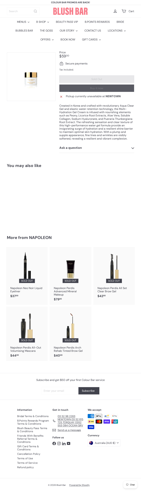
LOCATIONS (115, 30)
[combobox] (23, 11)
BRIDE (120, 22)
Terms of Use (25, 458)
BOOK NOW (68, 39)
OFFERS (45, 39)
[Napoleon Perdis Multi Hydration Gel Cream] (16, 199)
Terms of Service (27, 463)
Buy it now (96, 88)
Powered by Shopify (79, 485)
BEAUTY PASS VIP (67, 22)
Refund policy (25, 467)
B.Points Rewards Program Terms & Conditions (33, 422)
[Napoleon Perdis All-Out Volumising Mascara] (27, 334)
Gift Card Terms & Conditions (28, 448)
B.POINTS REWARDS (97, 22)
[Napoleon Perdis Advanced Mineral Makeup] (70, 276)
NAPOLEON (40, 237)
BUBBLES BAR (24, 30)
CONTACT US (92, 30)
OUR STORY (67, 30)
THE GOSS (46, 30)
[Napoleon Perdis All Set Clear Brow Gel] (114, 274)
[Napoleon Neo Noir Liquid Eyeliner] (27, 274)
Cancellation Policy (28, 454)
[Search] (35, 11)
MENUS (22, 22)
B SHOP (41, 22)
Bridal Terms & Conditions (33, 416)
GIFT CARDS (90, 39)
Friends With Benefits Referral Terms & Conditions (30, 439)
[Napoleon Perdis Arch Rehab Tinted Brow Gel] (70, 334)
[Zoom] (31, 77)
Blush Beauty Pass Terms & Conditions (32, 430)
